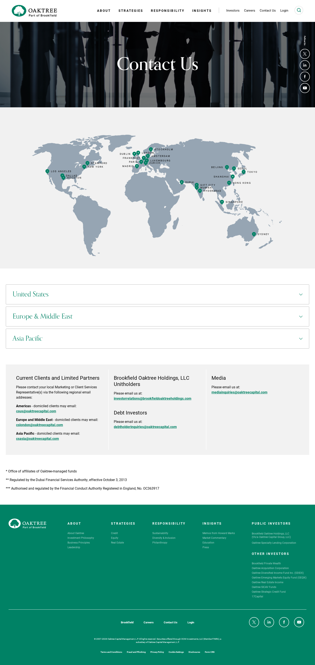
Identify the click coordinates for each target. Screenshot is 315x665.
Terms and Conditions (111, 652)
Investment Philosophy (81, 537)
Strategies (130, 10)
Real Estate (117, 542)
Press (205, 547)
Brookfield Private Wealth (266, 563)
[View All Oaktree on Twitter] (305, 54)
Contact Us (170, 622)
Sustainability (160, 533)
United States (31, 294)
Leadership (74, 547)
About (104, 10)
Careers (149, 622)
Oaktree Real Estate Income (267, 582)
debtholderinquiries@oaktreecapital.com (145, 426)
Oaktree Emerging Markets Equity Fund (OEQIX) (279, 577)
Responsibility (167, 10)
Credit (114, 533)
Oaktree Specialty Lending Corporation (274, 542)
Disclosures (194, 652)
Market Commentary (214, 537)
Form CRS (209, 652)
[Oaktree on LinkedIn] (305, 65)
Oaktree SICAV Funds (264, 587)
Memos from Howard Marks (218, 533)
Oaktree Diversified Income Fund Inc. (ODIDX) (278, 572)
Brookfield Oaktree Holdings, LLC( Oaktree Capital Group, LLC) (271, 535)
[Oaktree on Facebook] (305, 77)
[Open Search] (298, 10)
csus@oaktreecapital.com (36, 411)
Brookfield (127, 622)
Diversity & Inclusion (164, 537)
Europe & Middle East (42, 316)
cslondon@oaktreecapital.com (39, 424)
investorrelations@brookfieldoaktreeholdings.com (152, 398)
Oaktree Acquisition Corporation (270, 568)
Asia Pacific (28, 338)
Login (191, 622)
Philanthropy (159, 542)
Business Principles (79, 542)
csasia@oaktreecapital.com (37, 438)
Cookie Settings (176, 652)
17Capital (257, 596)
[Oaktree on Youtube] (305, 88)
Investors (233, 10)
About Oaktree (76, 533)
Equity (114, 537)
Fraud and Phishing (136, 652)
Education (208, 542)
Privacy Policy (157, 652)
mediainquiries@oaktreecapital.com (239, 392)
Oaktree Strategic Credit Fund (269, 591)
